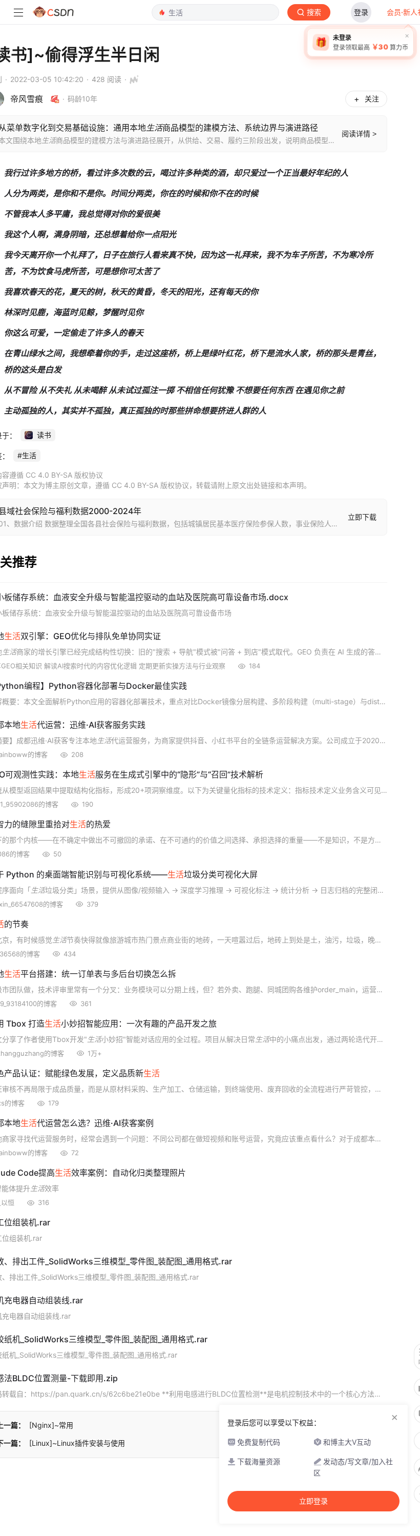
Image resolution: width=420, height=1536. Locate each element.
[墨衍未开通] (131, 79)
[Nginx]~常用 (51, 1425)
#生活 (26, 455)
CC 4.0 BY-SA (135, 485)
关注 (372, 98)
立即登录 (313, 1501)
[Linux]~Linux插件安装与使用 (77, 1443)
